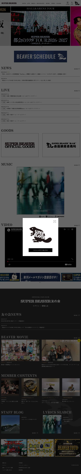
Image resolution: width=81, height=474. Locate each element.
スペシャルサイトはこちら (40, 250)
